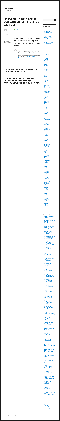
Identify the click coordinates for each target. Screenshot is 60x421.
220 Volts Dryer (47, 262)
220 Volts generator (47, 269)
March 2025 (46, 72)
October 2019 (46, 130)
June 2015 (46, 187)
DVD (45, 332)
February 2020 (46, 125)
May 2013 (45, 204)
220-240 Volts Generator (48, 291)
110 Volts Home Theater (48, 223)
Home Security (47, 350)
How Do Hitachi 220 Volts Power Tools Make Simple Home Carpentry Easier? (50, 30)
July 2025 (45, 70)
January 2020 (46, 127)
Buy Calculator (46, 318)
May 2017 (46, 163)
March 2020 (46, 124)
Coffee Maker (46, 321)
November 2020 (47, 117)
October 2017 (46, 159)
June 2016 (46, 173)
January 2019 (46, 141)
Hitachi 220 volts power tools (49, 348)
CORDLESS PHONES (47, 324)
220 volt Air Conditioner (48, 237)
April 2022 (46, 97)
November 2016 (47, 170)
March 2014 (46, 192)
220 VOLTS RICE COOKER (48, 285)
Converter (46, 323)
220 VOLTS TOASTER (48, 287)
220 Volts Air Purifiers (48, 257)
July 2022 (45, 93)
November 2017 (47, 157)
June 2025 (46, 71)
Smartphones (46, 383)
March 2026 (46, 60)
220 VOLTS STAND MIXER (49, 286)
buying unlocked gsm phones (49, 319)
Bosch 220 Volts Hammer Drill (49, 317)
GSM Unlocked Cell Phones (49, 343)
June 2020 (46, 123)
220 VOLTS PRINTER (48, 280)
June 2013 (46, 203)
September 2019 (47, 131)
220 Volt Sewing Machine (48, 250)
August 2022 (46, 92)
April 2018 (46, 152)
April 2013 (46, 205)
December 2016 (47, 168)
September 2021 (47, 106)
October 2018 (46, 145)
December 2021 (47, 102)
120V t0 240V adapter (48, 231)
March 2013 (46, 206)
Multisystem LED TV (48, 367)
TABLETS (46, 387)
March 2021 (46, 112)
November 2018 (47, 144)
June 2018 (46, 150)
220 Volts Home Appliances (49, 271)
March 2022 (46, 98)
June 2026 (46, 57)
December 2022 (47, 87)
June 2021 (46, 109)
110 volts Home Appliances (49, 222)
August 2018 (46, 147)
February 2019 (46, 140)
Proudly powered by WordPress (15, 415)
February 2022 (46, 100)
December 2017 (47, 156)
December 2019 (47, 128)
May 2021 (46, 111)
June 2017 (46, 162)
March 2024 (46, 82)
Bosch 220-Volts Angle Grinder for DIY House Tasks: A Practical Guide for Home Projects (50, 41)
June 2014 (46, 189)
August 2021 (46, 107)
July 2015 (45, 186)
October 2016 (46, 171)
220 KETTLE (46, 233)
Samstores (8, 9)
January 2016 (46, 179)
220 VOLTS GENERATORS (48, 270)
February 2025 (46, 74)
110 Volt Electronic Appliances (49, 217)
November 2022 (47, 88)
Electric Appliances (47, 334)
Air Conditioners (47, 311)
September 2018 (47, 146)
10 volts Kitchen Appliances (49, 216)
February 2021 (46, 113)
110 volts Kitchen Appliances (49, 225)
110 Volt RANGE (47, 219)
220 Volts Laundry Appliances (49, 275)
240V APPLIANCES (47, 306)
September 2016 (47, 172)
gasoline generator (47, 340)
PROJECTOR (46, 373)
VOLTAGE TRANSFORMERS (49, 394)
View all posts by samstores (23, 57)
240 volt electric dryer (48, 302)
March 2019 (46, 139)
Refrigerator (46, 375)
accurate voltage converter (49, 307)
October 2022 (46, 90)
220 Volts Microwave (48, 278)
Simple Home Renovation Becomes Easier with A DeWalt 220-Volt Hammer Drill (49, 34)
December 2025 (47, 64)
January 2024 (46, 85)
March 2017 (46, 165)
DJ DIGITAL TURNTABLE (48, 330)
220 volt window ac (47, 254)
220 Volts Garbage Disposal (49, 268)
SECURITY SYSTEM (47, 381)
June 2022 (46, 95)
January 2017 (46, 167)
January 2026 (46, 63)
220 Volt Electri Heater (48, 238)
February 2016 (46, 178)
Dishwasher (46, 329)
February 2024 (46, 84)
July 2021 (45, 108)
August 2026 (46, 54)
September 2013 (47, 199)
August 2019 (46, 133)
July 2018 (45, 149)
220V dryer (46, 295)
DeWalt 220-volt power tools (49, 328)
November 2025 (47, 65)
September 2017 (47, 160)
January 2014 (46, 194)
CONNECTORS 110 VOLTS (48, 322)
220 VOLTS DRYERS (47, 263)
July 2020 (45, 122)
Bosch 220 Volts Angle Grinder (49, 314)
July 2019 (45, 134)
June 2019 (46, 135)
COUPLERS (46, 325)
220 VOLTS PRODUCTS (48, 281)
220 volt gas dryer (47, 241)
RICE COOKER (46, 377)
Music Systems (47, 370)
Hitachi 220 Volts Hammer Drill (50, 346)
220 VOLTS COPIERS (48, 260)
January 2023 (46, 86)
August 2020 (46, 120)
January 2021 (46, 114)
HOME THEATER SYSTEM (49, 351)
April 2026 (46, 59)
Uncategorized (46, 389)
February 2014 (46, 193)
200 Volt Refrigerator (48, 232)
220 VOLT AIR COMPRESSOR (49, 236)
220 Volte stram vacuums (48, 255)
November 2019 (47, 129)
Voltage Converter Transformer (50, 391)
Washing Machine (47, 395)
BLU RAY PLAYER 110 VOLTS (49, 313)
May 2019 (46, 136)
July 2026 (46, 55)
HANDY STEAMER (47, 344)
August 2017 (46, 161)
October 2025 (46, 66)
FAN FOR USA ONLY (47, 339)
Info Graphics (46, 354)
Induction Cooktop (47, 352)
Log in (45, 404)
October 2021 (46, 104)
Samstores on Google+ (31, 56)
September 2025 (47, 68)
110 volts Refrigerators (48, 228)
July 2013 (45, 202)
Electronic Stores (47, 337)
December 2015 (47, 181)
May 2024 (46, 80)
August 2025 (46, 69)
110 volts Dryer (46, 221)
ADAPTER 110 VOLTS (48, 308)
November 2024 (47, 76)
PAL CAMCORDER (47, 371)
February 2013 (46, 208)
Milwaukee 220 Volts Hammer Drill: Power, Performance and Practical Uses (49, 37)
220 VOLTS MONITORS (48, 279)
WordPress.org (47, 408)
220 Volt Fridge (47, 239)
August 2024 (46, 79)
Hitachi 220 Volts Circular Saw (49, 345)
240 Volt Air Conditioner (48, 301)
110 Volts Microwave (48, 227)
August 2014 (46, 188)
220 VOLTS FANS (47, 266)
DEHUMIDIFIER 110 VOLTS (49, 327)
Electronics (46, 338)
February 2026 (46, 61)
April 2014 (46, 190)
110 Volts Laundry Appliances (49, 226)
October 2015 (46, 183)
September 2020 (47, 119)
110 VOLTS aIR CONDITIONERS (49, 220)
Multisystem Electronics (48, 366)
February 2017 (46, 166)
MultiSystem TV (47, 368)
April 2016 (46, 176)
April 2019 (46, 138)
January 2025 (46, 75)
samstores (6, 32)
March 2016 (46, 177)
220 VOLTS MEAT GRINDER (49, 276)
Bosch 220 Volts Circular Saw (49, 316)
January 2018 (46, 155)
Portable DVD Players (48, 372)
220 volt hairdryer (47, 243)
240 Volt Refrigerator (48, 305)
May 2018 (46, 151)
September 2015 (47, 184)
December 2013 (47, 195)
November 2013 (47, 197)
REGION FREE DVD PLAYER (49, 376)
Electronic (46, 335)
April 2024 (46, 81)
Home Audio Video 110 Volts (49, 349)
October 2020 (46, 118)
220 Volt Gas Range (47, 242)
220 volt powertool (47, 249)
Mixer (45, 362)
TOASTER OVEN (47, 388)
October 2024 (46, 77)
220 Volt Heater (47, 247)
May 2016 (46, 174)
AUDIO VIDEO (46, 312)
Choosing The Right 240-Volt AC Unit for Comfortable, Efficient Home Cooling (49, 45)
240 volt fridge (46, 303)
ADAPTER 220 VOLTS (48, 309)
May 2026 (46, 58)
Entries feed (46, 405)
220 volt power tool (47, 248)
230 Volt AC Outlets (47, 300)
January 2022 (46, 101)
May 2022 (46, 96)
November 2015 (47, 182)
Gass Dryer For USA (47, 341)
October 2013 (46, 198)
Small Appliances (47, 382)
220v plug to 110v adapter (48, 296)
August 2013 (46, 200)
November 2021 (47, 103)
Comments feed (47, 406)
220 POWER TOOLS (47, 235)
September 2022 (47, 91)
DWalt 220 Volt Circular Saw (49, 333)
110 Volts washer (47, 230)
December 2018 (47, 143)
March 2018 (46, 154)
